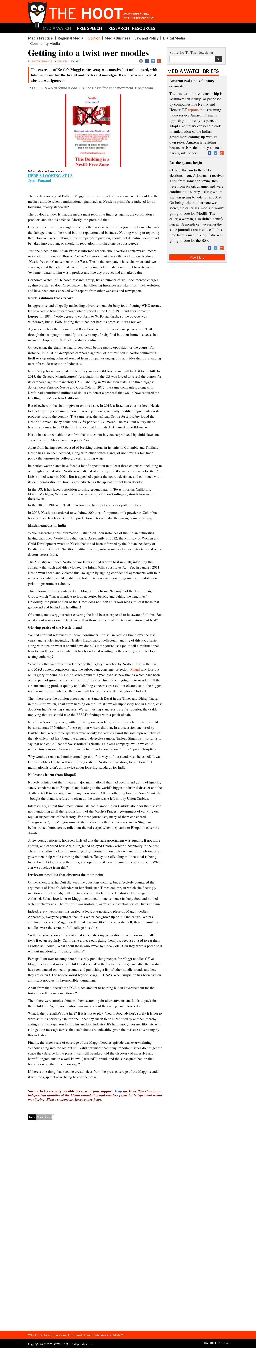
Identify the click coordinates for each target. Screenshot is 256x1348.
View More (197, 257)
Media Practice (40, 38)
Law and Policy (147, 38)
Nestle (40, 1117)
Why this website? (39, 1335)
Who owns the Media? (108, 1335)
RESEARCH (118, 28)
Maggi (48, 1117)
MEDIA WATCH (57, 28)
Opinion (94, 38)
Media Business (117, 38)
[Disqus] (95, 1174)
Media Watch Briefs (193, 71)
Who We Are (63, 1335)
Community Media (45, 43)
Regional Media (70, 38)
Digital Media (174, 38)
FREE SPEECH (89, 28)
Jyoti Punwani (41, 61)
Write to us (83, 1335)
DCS (225, 1343)
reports (193, 109)
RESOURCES (143, 28)
